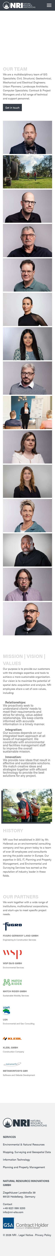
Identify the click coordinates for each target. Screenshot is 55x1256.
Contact (7, 1204)
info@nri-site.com (13, 1212)
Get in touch (12, 107)
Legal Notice (25, 1235)
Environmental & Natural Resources (24, 1144)
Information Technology (16, 1159)
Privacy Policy (43, 1235)
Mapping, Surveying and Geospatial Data (27, 1152)
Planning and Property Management (24, 1167)
